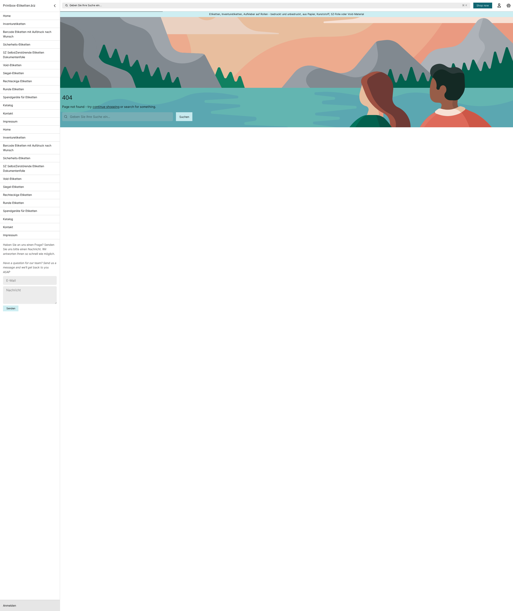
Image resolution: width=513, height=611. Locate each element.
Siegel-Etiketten (13, 73)
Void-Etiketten (12, 65)
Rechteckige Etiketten (17, 81)
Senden (10, 308)
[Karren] (508, 5)
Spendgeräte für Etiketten (20, 97)
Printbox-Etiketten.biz (19, 5)
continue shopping (106, 107)
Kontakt (8, 113)
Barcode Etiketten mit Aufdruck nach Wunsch (27, 34)
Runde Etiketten (13, 89)
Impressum (10, 121)
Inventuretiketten (14, 23)
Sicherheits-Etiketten (16, 44)
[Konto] (499, 5)
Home (7, 15)
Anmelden (9, 605)
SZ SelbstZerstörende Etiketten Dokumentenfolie (23, 55)
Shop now (483, 5)
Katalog (8, 105)
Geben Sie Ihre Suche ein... (268, 5)
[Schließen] (55, 6)
